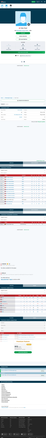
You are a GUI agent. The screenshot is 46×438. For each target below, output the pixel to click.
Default (11, 162)
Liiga (10, 425)
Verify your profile (4, 407)
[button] (23, 33)
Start (2, 97)
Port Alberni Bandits (9, 177)
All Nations (2, 427)
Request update (41, 121)
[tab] (11, 163)
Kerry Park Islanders (9, 179)
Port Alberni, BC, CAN (18, 114)
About (29, 421)
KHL (10, 421)
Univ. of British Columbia (10, 193)
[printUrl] (24, 62)
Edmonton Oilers (21, 422)
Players (11, 317)
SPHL (27, 30)
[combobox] (5, 104)
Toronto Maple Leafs (22, 427)
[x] (22, 62)
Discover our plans (23, 52)
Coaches (11, 165)
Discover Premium (23, 352)
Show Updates (23, 36)
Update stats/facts (24, 100)
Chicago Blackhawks (22, 419)
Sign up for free (4, 279)
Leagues (11, 285)
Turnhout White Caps (9, 199)
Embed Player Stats (41, 160)
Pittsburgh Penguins (22, 425)
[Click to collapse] (45, 168)
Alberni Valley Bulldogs (10, 181)
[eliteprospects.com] (3, 2)
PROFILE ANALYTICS (26, 55)
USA (1, 422)
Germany (2, 425)
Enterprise (29, 430)
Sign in (38, 1)
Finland (2, 424)
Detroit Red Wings (22, 421)
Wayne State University (10, 191)
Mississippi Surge (20, 30)
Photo (29, 425)
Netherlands (24, 199)
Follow (23, 33)
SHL (10, 422)
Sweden (2, 419)
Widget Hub (30, 419)
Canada (2, 421)
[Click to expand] (45, 320)
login (11, 279)
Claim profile (23, 39)
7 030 (18, 55)
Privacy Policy (30, 424)
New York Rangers (22, 424)
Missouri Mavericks (9, 201)
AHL (10, 424)
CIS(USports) (4, 301)
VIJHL (23, 177)
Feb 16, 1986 (20, 109)
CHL (22, 201)
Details (42, 370)
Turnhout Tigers (4, 374)
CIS (22, 193)
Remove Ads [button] (26, 65)
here (24, 407)
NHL (10, 419)
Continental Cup (23, 224)
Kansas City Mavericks (5, 370)
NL (10, 427)
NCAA (23, 191)
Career (29, 431)
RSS (28, 428)
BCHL (23, 181)
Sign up (33, 1)
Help (28, 422)
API (28, 427)
